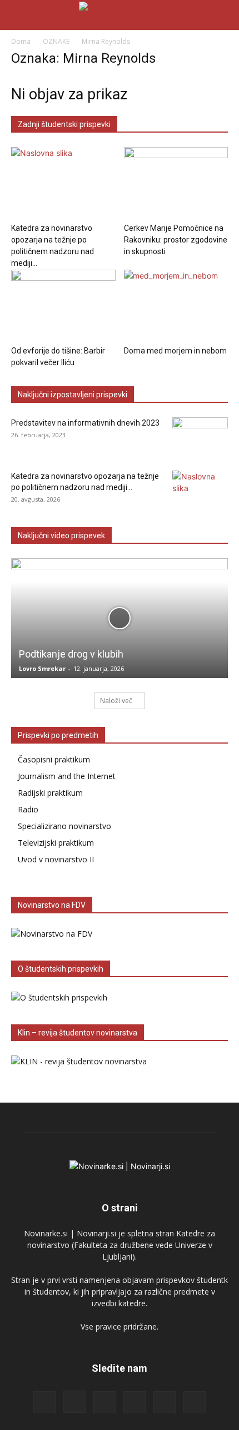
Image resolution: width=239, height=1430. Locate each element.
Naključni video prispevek (61, 535)
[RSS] (104, 1402)
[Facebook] (44, 1402)
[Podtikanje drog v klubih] (119, 618)
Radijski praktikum (50, 792)
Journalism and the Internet (67, 776)
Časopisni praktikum (54, 759)
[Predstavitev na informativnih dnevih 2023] (200, 436)
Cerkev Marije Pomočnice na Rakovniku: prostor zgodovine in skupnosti (175, 240)
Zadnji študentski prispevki (64, 124)
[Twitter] (164, 1402)
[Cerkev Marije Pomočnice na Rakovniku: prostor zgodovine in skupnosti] (176, 183)
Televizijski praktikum (56, 842)
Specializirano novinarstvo (64, 826)
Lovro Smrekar (42, 668)
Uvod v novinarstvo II (56, 859)
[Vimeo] (194, 1402)
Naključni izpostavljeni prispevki (72, 394)
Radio (28, 809)
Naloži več (116, 700)
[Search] (223, 15)
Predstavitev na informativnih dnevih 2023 (85, 422)
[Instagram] (74, 1402)
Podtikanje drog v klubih (71, 654)
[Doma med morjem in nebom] (176, 305)
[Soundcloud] (134, 1402)
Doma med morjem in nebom (175, 350)
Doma (21, 41)
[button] (19, 15)
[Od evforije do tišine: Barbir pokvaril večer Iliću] (63, 305)
